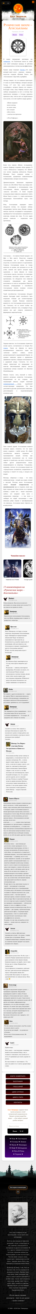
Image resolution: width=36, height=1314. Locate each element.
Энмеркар (13, 611)
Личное (23, 1141)
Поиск (15, 1131)
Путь (16, 1151)
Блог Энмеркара (18, 16)
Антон (12, 724)
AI (22, 1131)
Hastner (11, 598)
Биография (18, 1081)
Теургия (18, 1154)
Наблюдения (22, 1148)
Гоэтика (15, 1141)
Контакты (18, 1102)
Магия (15, 34)
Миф (13, 1148)
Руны (21, 34)
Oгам (13, 1138)
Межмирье (23, 1145)
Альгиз (5, 348)
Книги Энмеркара (17, 1076)
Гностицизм (22, 1138)
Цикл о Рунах (18, 1092)
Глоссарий (18, 1086)
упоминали (6, 61)
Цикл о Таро (18, 1097)
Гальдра (23, 70)
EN (8, 3)
